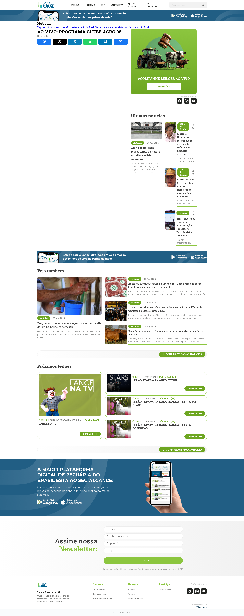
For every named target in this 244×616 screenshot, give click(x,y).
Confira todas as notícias (184, 354)
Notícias (90, 5)
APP (103, 5)
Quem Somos (99, 590)
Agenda (75, 5)
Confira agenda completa (184, 449)
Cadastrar (143, 560)
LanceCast (116, 5)
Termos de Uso (99, 594)
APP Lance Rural (135, 598)
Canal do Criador (183, 126)
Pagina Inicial (46, 27)
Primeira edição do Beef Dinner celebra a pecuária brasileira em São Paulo (108, 27)
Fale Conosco (165, 590)
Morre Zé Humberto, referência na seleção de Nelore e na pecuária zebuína (185, 144)
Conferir (88, 434)
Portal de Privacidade (102, 598)
